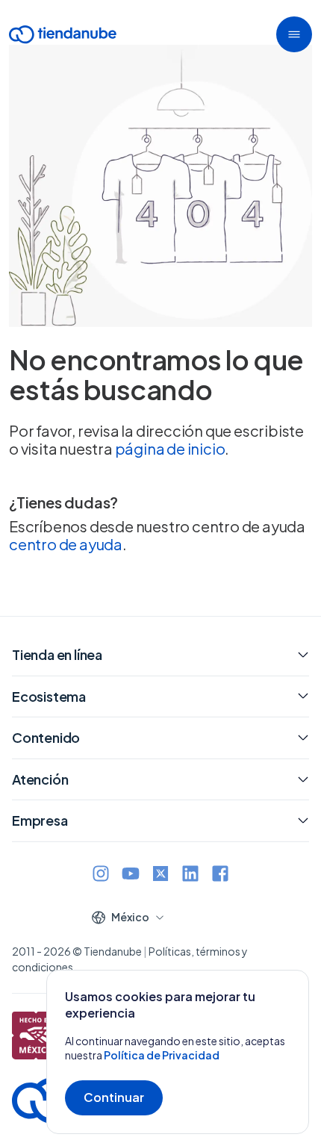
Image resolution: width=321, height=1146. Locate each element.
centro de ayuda (65, 544)
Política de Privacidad (161, 1055)
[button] (294, 34)
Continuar (114, 1097)
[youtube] (131, 875)
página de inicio (170, 448)
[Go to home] (62, 37)
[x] (160, 875)
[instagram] (101, 875)
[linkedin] (190, 875)
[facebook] (220, 875)
